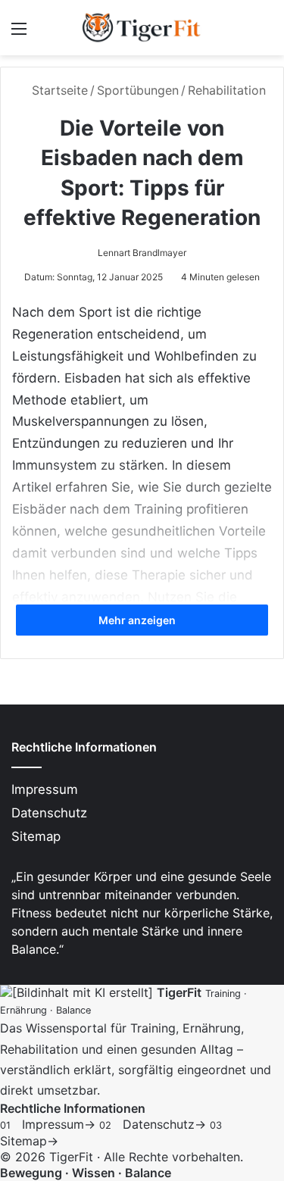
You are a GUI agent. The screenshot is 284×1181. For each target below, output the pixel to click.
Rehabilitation (227, 90)
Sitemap (36, 836)
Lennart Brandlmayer (142, 252)
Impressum (44, 789)
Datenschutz (49, 812)
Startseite (58, 90)
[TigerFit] (142, 28)
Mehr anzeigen (138, 620)
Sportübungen (138, 90)
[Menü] (19, 34)
